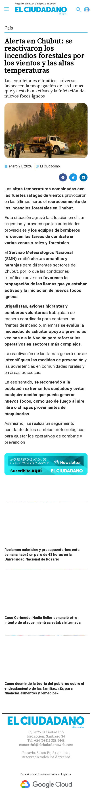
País (8, 28)
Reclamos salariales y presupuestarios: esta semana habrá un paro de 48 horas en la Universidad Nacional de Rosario (41, 554)
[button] (6, 8)
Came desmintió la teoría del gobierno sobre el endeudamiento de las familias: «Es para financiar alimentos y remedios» (44, 688)
